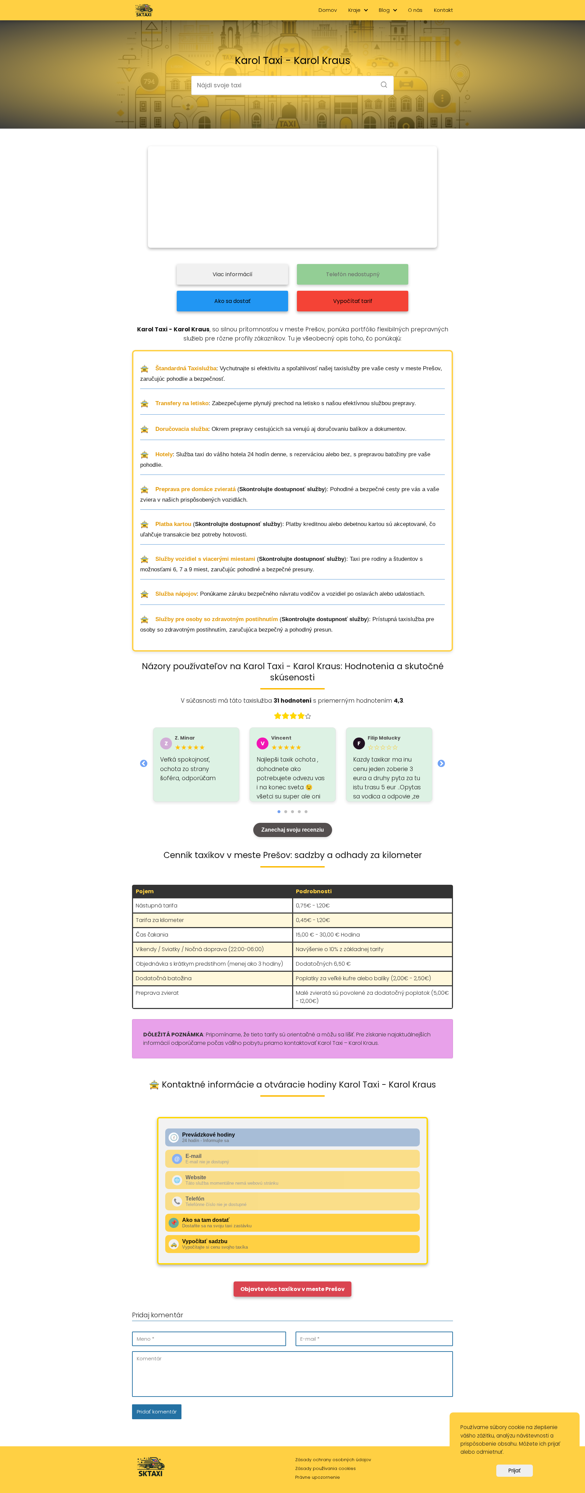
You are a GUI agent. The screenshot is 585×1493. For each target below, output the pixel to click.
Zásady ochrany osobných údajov (333, 1459)
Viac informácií (233, 274)
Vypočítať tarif (352, 301)
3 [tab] (292, 812)
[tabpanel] (196, 764)
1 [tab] (279, 812)
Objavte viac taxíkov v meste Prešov (292, 1289)
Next (441, 763)
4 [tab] (299, 812)
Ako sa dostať (232, 301)
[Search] (381, 82)
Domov (328, 10)
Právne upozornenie (317, 1477)
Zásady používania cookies (325, 1468)
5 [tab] (306, 812)
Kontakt (443, 10)
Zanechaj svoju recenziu (292, 830)
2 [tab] (285, 812)
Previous (143, 763)
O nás (415, 10)
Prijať (514, 1470)
